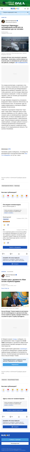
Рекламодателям (15, 443)
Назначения (10, 271)
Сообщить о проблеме (15, 439)
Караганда (17, 185)
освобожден (23, 348)
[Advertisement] (15, 73)
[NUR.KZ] (15, 9)
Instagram (16, 263)
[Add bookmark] (27, 254)
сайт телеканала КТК (21, 62)
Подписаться (15, 364)
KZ (25, 8)
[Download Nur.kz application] (15, 3)
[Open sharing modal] (19, 254)
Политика (3, 271)
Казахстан (4, 379)
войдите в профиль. (8, 212)
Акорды (15, 339)
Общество (3, 17)
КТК (9, 149)
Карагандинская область (7, 185)
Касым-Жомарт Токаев (13, 379)
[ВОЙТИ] (28, 8)
